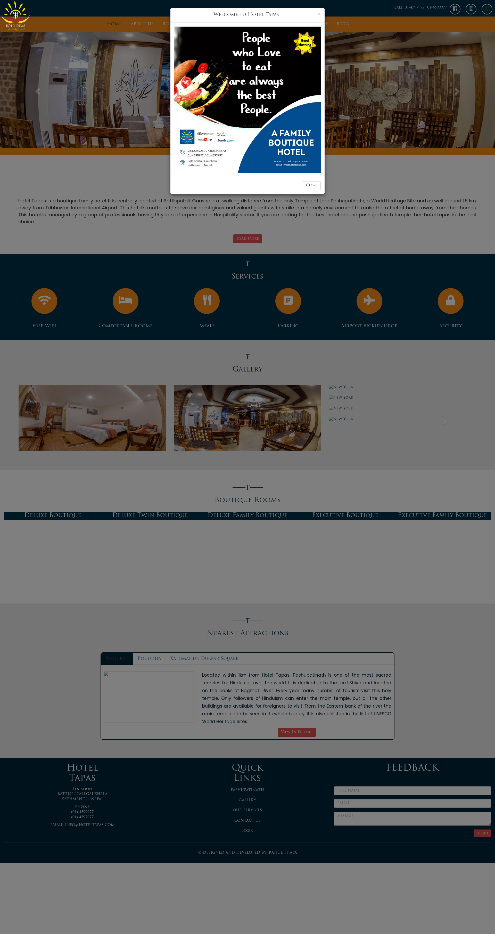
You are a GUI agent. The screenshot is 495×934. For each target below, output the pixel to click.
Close (311, 185)
